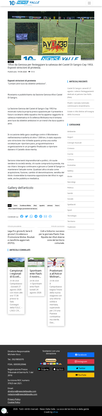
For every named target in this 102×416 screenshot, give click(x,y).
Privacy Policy (14, 399)
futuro (57, 205)
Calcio (15, 205)
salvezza (49, 205)
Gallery (70, 171)
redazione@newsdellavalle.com (22, 394)
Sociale (70, 199)
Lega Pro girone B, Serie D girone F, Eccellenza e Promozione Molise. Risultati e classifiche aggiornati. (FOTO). (21, 237)
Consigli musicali (74, 142)
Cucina (70, 154)
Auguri (70, 137)
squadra (42, 205)
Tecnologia (71, 215)
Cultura (70, 159)
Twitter (81, 368)
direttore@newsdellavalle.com (22, 391)
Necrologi (71, 182)
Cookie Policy (14, 402)
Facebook (82, 354)
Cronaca (70, 148)
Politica (70, 187)
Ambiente (71, 131)
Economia (71, 165)
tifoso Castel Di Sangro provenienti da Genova (22, 208)
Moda (69, 176)
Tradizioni (71, 227)
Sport (11, 62)
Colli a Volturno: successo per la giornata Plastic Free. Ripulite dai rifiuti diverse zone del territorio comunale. (51, 237)
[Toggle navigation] (89, 3)
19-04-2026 (22, 71)
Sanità (70, 193)
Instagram (82, 361)
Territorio (71, 221)
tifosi (35, 205)
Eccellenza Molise (25, 205)
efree (55, 412)
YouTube (82, 375)
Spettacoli (71, 204)
